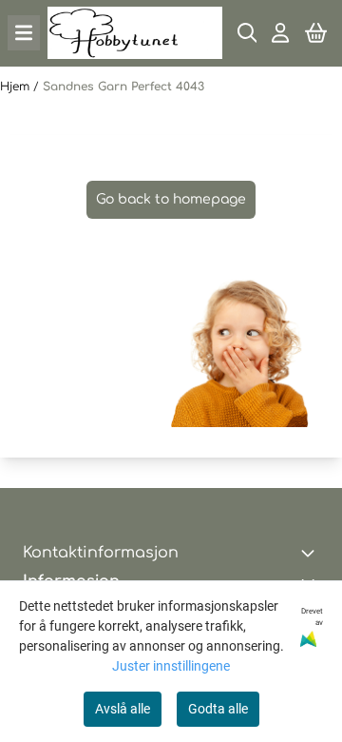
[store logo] (134, 33)
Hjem (16, 86)
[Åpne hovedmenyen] (24, 32)
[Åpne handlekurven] (315, 32)
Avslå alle (122, 708)
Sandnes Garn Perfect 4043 (123, 86)
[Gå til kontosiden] (280, 32)
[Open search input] (247, 33)
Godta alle (218, 708)
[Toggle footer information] (311, 552)
